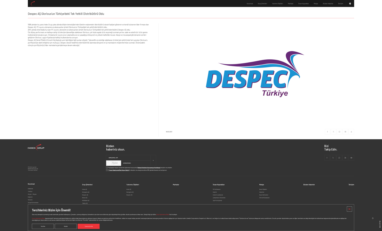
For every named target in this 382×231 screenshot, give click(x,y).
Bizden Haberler (328, 3)
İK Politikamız (217, 189)
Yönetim (30, 200)
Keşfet (215, 192)
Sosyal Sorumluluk (33, 202)
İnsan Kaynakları (303, 3)
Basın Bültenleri (263, 195)
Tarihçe (30, 191)
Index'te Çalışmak (218, 195)
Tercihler (43, 226)
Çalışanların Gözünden (219, 197)
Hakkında (30, 188)
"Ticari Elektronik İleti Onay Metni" (118, 170)
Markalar (290, 3)
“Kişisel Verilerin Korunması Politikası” (149, 167)
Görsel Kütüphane (264, 197)
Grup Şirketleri (262, 3)
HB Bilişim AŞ (85, 200)
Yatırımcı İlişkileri (277, 3)
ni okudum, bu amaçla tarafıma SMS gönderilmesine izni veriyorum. (137, 170)
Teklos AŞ (85, 203)
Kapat (349, 209)
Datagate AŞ (85, 192)
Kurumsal (250, 3)
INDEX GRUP (33, 3)
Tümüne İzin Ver (89, 226)
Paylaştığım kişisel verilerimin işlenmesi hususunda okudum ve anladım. (140, 167)
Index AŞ (84, 189)
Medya (316, 3)
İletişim (340, 3)
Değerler (30, 197)
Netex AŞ (84, 197)
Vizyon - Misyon (32, 194)
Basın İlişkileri (263, 189)
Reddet (66, 226)
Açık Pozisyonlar (217, 200)
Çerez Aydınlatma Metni (162, 214)
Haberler (261, 192)
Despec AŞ (85, 195)
